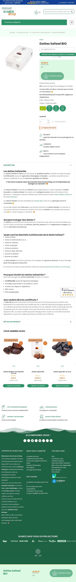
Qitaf (13, 366)
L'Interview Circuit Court (35, 491)
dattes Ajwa (39, 201)
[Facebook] (36, 440)
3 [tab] (21, 77)
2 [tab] (19, 77)
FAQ (53, 456)
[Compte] (59, 3)
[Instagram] (28, 440)
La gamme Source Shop (35, 459)
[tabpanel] (19, 58)
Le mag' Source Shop (34, 470)
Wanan (67, 194)
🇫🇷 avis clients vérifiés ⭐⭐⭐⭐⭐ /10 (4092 (36, 2)
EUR (36, 556)
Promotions (56, 472)
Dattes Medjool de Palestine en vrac (14, 372)
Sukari (56, 194)
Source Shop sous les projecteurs (38, 536)
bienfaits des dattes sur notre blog (58, 267)
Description (9, 165)
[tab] (38, 165)
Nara (41, 40)
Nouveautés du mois (59, 467)
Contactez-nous (57, 459)
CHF (40, 556)
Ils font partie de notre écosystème (34, 488)
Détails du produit (12, 322)
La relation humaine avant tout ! (37, 483)
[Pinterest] (51, 440)
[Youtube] (24, 440)
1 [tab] (17, 77)
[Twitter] (47, 440)
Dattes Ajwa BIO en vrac (62, 372)
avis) (47, 3)
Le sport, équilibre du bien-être (37, 493)
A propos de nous (32, 456)
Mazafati (14, 197)
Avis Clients (30, 467)
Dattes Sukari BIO (38, 372)
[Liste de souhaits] (21, 343)
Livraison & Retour (58, 461)
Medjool (61, 194)
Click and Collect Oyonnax (61, 463)
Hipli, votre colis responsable (61, 465)
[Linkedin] (43, 440)
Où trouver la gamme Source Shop (37, 462)
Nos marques (56, 470)
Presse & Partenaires (34, 465)
